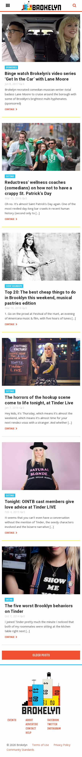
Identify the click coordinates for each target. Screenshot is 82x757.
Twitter (52, 724)
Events (11, 720)
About (29, 720)
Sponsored (11, 67)
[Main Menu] (8, 5)
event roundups (14, 286)
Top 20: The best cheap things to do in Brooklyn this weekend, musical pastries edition (40, 298)
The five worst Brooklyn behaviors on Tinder (39, 608)
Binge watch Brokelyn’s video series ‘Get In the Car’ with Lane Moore (40, 76)
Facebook (53, 720)
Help (28, 732)
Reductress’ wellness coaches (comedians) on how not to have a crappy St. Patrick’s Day (38, 188)
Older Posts (41, 655)
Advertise (32, 724)
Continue (10, 109)
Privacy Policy (62, 745)
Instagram (54, 728)
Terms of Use (40, 745)
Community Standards (20, 749)
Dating (9, 599)
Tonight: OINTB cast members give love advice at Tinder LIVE (39, 504)
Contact (31, 728)
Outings (10, 176)
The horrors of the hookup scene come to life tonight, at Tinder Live (39, 400)
